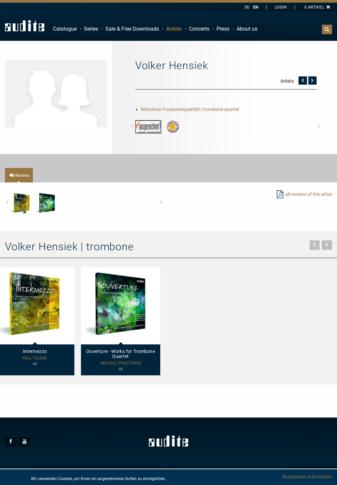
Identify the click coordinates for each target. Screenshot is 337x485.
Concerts (199, 29)
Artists (174, 29)
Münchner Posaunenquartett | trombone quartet (190, 109)
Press (223, 29)
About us (247, 29)
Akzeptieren (294, 476)
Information (320, 476)
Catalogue (65, 29)
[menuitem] (64, 29)
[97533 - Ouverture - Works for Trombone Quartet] (46, 203)
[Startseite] (24, 26)
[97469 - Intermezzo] (20, 203)
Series (91, 29)
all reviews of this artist (308, 194)
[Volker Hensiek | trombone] (56, 93)
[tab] (19, 175)
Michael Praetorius (120, 363)
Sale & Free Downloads (132, 29)
